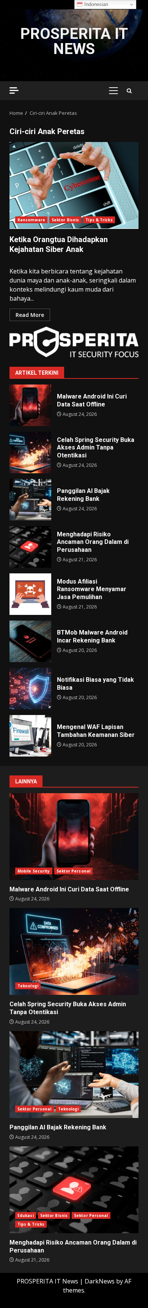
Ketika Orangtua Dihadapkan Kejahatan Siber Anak (74, 185)
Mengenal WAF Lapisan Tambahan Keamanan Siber (30, 736)
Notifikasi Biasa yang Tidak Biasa (30, 688)
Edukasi (25, 1215)
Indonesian (95, 4)
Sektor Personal (74, 871)
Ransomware (31, 219)
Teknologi (27, 985)
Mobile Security (33, 871)
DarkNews (100, 1281)
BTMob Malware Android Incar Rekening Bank (30, 641)
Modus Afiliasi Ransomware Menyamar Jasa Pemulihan (30, 594)
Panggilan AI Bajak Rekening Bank (30, 499)
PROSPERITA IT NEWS (74, 41)
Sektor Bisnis (65, 219)
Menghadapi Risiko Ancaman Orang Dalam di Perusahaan (30, 547)
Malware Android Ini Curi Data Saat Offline (30, 405)
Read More (30, 314)
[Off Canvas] (14, 90)
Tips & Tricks (98, 219)
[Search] (129, 90)
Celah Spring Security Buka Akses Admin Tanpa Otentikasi (30, 452)
